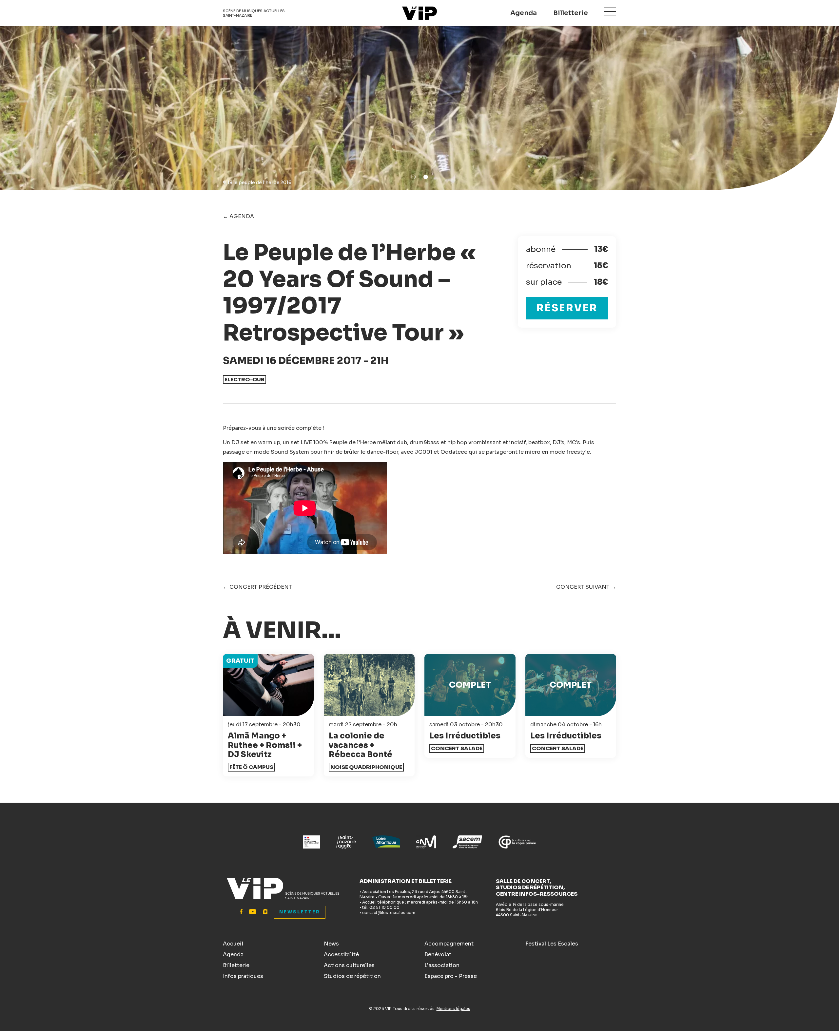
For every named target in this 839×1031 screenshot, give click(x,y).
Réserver (567, 308)
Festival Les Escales (551, 943)
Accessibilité (341, 954)
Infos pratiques (243, 976)
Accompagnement (449, 943)
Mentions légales (453, 1008)
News (331, 943)
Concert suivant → (586, 586)
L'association (441, 965)
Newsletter (299, 912)
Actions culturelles (349, 965)
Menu (610, 11)
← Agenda (238, 216)
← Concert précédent (257, 586)
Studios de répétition (352, 976)
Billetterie (570, 13)
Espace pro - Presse (450, 976)
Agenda (523, 13)
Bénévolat (437, 954)
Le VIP (419, 13)
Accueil (233, 943)
